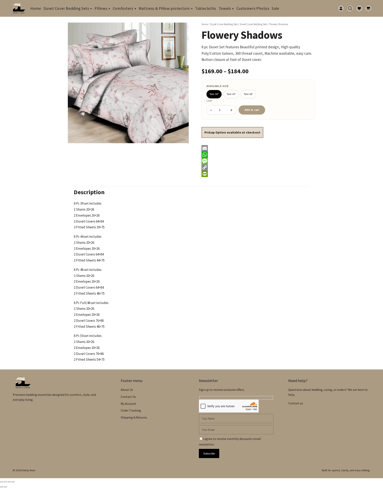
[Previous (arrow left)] (1, 486)
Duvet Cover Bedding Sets (66, 8)
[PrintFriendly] (258, 174)
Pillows (101, 8)
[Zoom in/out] (1, 481)
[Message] (258, 161)
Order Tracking (131, 410)
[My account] (341, 8)
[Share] (9, 481)
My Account (128, 404)
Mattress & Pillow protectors (164, 8)
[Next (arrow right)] (5, 486)
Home (35, 8)
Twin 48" (248, 94)
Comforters (123, 8)
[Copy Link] (258, 167)
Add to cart (252, 109)
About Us (127, 390)
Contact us (295, 403)
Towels (225, 8)
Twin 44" (231, 94)
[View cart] (368, 8)
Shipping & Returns (134, 417)
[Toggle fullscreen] (5, 481)
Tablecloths (205, 8)
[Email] (258, 148)
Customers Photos (252, 8)
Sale (275, 8)
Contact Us (128, 397)
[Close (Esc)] (13, 481)
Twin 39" (214, 94)
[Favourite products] (359, 8)
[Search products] (350, 8)
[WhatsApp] (258, 154)
